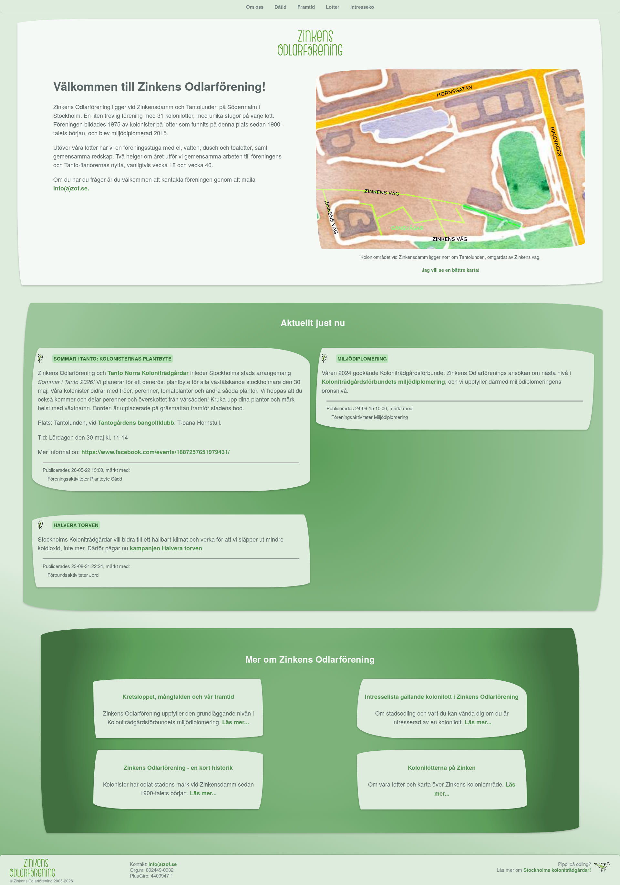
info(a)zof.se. (71, 188)
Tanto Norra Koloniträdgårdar (148, 373)
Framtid (306, 6)
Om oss (255, 6)
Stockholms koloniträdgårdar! (557, 869)
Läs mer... (235, 722)
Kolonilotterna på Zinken (442, 767)
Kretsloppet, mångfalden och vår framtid (178, 696)
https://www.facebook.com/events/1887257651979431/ (155, 452)
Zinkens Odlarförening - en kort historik (178, 767)
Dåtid (280, 6)
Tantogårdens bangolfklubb (136, 422)
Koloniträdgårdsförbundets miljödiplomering (383, 381)
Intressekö (362, 6)
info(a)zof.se (163, 864)
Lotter (332, 6)
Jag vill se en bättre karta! (451, 270)
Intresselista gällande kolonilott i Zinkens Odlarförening (442, 696)
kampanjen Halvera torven (166, 548)
